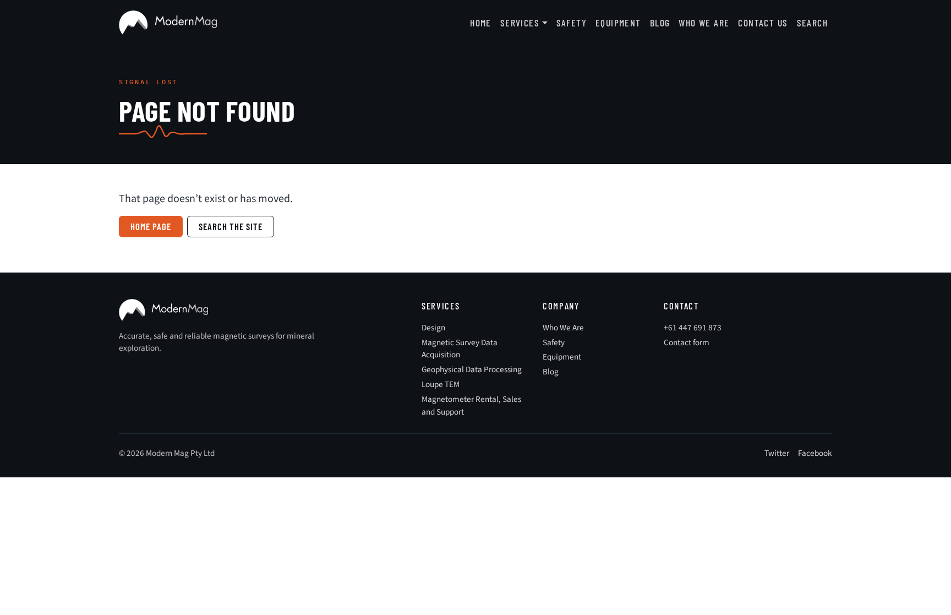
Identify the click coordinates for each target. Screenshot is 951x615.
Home (480, 23)
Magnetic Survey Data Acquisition (460, 348)
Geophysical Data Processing (472, 369)
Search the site (231, 226)
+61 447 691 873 (693, 328)
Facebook (815, 453)
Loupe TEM (441, 384)
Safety (571, 23)
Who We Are (704, 23)
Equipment (618, 23)
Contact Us (763, 23)
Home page (150, 226)
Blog (660, 23)
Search (812, 23)
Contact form (686, 342)
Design (433, 328)
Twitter (776, 453)
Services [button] (519, 23)
